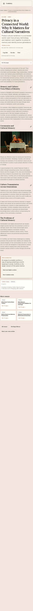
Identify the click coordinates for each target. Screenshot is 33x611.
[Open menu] (4, 3)
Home (1, 10)
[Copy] (31, 87)
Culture (5, 10)
